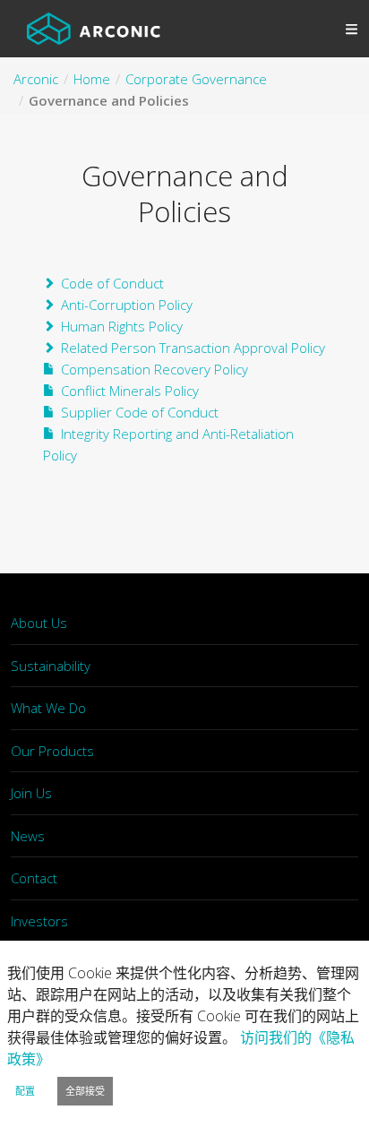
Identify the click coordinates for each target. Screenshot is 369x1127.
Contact (34, 878)
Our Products (52, 751)
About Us (39, 623)
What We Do (48, 708)
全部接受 (85, 1090)
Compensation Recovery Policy (154, 369)
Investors (39, 921)
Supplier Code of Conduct (140, 412)
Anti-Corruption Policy (127, 305)
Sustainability (50, 666)
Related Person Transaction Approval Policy (193, 348)
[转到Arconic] (93, 29)
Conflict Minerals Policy (130, 391)
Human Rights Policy (122, 326)
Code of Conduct (112, 283)
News (28, 836)
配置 (25, 1090)
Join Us (31, 793)
